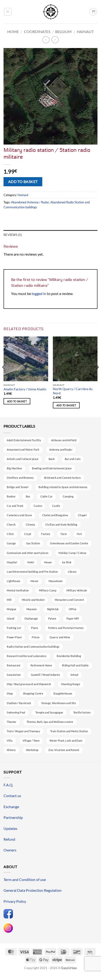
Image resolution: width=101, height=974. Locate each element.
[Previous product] (55, 39)
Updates (10, 828)
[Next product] (46, 39)
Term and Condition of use (25, 879)
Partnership (13, 817)
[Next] (97, 376)
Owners (10, 850)
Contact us (12, 795)
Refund (9, 839)
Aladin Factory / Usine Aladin (25, 389)
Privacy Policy (15, 901)
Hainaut (85, 31)
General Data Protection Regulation (33, 890)
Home (13, 31)
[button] (8, 11)
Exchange (11, 806)
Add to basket (23, 181)
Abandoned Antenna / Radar (30, 202)
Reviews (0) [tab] (13, 235)
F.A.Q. (8, 785)
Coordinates (37, 31)
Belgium (63, 31)
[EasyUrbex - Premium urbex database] (50, 12)
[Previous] (4, 376)
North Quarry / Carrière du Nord (73, 391)
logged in (39, 293)
